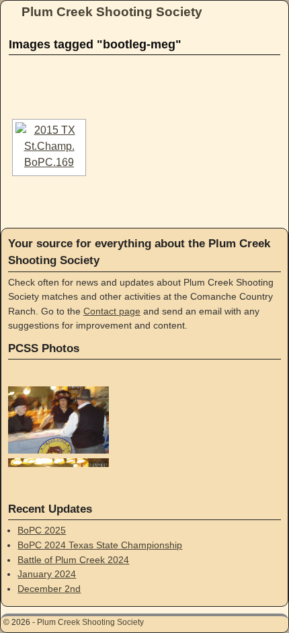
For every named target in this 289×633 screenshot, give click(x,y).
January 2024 (46, 573)
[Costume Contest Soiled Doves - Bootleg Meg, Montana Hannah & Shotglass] (49, 147)
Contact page (111, 311)
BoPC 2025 (41, 530)
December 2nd (49, 588)
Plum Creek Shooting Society (112, 12)
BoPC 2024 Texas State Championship (99, 545)
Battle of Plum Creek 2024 (73, 559)
